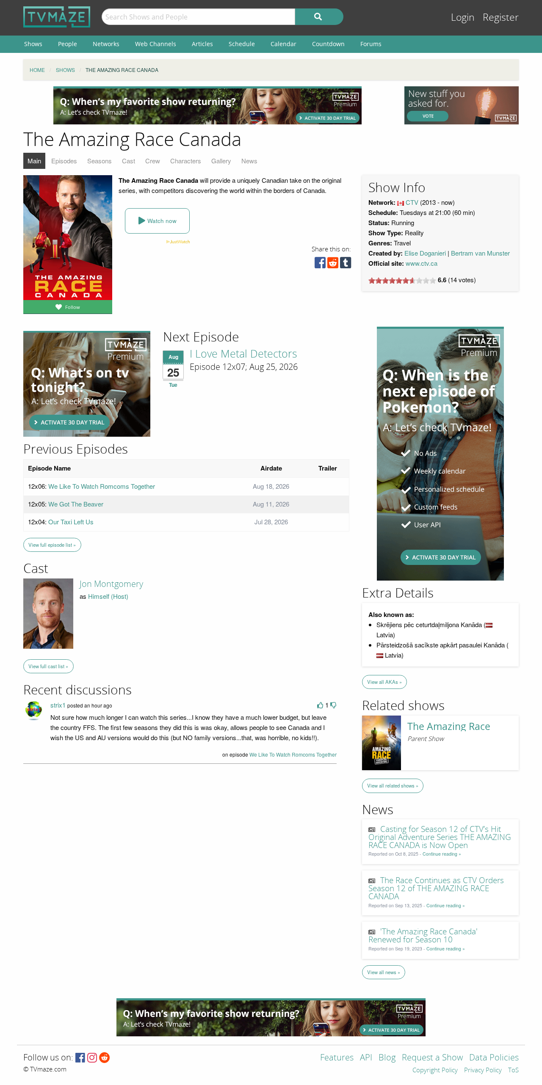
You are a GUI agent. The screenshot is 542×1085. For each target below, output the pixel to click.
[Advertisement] (207, 105)
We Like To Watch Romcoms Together (101, 486)
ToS (513, 1070)
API (366, 1058)
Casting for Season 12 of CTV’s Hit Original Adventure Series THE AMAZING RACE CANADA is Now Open (439, 837)
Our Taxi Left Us (71, 521)
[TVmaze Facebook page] (80, 1058)
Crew (152, 160)
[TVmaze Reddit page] (104, 1058)
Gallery (221, 160)
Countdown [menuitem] (328, 44)
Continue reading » (442, 854)
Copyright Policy (435, 1070)
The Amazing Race (448, 726)
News (249, 160)
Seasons (99, 160)
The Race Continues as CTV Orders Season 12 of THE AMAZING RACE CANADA (436, 888)
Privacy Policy (483, 1070)
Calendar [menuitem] (283, 44)
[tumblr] (345, 264)
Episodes (64, 160)
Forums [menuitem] (371, 44)
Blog (387, 1058)
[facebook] (320, 264)
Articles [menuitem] (202, 44)
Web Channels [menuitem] (155, 44)
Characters (185, 160)
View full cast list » (48, 666)
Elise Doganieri (425, 252)
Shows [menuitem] (33, 44)
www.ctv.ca (421, 263)
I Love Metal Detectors (243, 354)
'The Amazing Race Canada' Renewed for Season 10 (423, 936)
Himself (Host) (108, 596)
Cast (128, 160)
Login (463, 17)
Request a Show (432, 1058)
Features (337, 1058)
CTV (412, 202)
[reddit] (332, 264)
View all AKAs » (384, 681)
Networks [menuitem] (106, 44)
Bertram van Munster (480, 252)
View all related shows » (392, 785)
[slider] (402, 280)
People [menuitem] (67, 44)
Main (34, 160)
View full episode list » (52, 544)
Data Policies (494, 1058)
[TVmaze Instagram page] (92, 1058)
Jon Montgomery (111, 584)
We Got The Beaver (75, 503)
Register (501, 17)
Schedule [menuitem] (242, 44)
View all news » (383, 972)
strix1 (58, 704)
